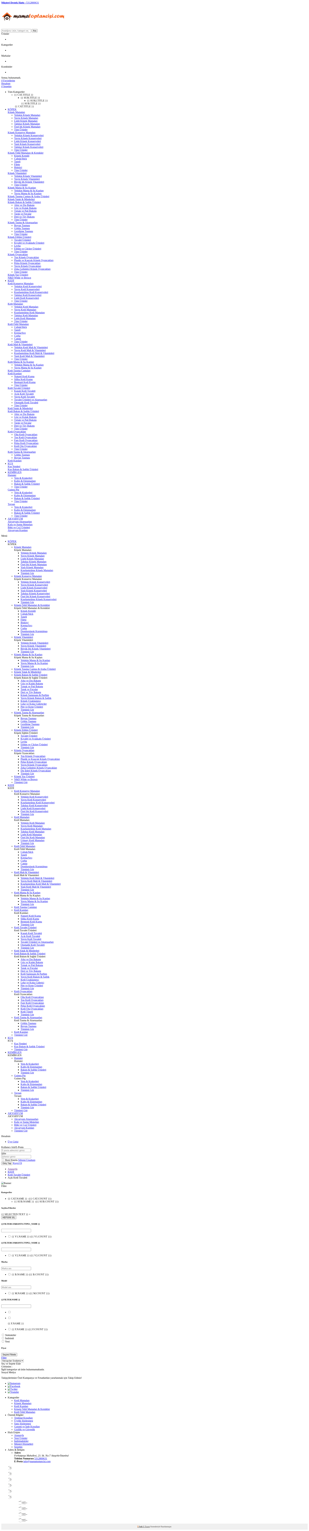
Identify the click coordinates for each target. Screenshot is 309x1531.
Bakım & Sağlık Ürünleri (27, 483)
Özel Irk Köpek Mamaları (27, 126)
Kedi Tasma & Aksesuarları (22, 452)
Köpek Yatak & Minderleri (21, 199)
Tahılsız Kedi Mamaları (26, 315)
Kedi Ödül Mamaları (18, 324)
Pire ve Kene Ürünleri (32, 706)
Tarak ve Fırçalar (22, 213)
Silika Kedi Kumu (23, 379)
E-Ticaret (146, 1527)
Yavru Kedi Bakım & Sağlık (35, 976)
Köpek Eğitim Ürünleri (19, 237)
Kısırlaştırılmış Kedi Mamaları (29, 312)
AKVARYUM (15, 518)
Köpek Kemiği (21, 155)
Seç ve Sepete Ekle (11, 1363)
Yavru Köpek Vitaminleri (27, 179)
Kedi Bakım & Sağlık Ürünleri (23, 411)
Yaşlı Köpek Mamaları (32, 567)
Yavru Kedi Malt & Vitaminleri (30, 350)
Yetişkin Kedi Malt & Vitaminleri (31, 347)
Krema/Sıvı (20, 332)
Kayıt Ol (17, 1163)
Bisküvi (18, 167)
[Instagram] (14, 1383)
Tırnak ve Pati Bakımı (25, 211)
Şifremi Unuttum (26, 1160)
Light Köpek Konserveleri (27, 141)
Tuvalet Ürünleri (22, 240)
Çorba (17, 335)
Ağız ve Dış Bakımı (24, 205)
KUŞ (10, 463)
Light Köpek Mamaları (25, 121)
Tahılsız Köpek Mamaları (27, 123)
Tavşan (11, 504)
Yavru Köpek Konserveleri (28, 138)
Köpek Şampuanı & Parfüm (35, 695)
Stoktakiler (10, 1335)
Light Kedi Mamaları (25, 318)
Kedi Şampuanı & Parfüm (34, 974)
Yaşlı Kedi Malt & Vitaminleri (29, 356)
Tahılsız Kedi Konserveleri (27, 295)
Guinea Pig (13, 489)
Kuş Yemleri (14, 466)
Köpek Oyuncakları (18, 254)
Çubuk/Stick (20, 158)
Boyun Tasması (22, 225)
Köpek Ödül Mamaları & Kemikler (25, 152)
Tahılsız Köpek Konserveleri (28, 147)
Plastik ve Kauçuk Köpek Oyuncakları (33, 260)
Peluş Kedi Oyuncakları (26, 443)
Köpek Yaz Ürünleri (18, 274)
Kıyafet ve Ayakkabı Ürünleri (29, 242)
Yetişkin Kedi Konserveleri (28, 286)
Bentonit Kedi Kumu (25, 382)
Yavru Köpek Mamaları (26, 118)
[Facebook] (14, 1386)
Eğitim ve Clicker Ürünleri (27, 248)
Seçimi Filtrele (9, 1354)
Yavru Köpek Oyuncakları (27, 266)
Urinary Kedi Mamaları (32, 840)
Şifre (3, 1153)
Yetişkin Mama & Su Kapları (29, 190)
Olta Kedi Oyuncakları (25, 434)
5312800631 (40, 1458)
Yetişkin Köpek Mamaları (27, 115)
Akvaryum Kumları (18, 530)
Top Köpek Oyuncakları (26, 257)
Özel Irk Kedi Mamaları (33, 837)
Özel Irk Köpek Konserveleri (35, 596)
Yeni (7, 1341)
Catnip (17, 338)
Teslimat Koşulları (23, 1417)
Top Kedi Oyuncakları (25, 437)
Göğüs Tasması (22, 228)
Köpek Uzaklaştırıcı (31, 701)
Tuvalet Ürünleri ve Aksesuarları (30, 399)
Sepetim (18, 1447)
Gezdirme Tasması (23, 231)
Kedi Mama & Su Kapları (21, 362)
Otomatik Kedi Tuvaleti (26, 402)
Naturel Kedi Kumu (24, 376)
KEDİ (11, 280)
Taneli (17, 161)
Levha (17, 245)
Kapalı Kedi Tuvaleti (24, 391)
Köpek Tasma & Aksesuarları (23, 222)
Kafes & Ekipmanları (25, 481)
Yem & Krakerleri (23, 478)
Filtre (4, 1357)
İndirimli (9, 1338)
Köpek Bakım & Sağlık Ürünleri (24, 202)
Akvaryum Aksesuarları (20, 521)
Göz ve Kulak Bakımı (25, 208)
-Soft (140, 1527)
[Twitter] (13, 1389)
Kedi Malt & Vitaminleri (20, 344)
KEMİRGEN (15, 472)
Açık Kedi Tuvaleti (24, 393)
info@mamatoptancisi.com (37, 1461)
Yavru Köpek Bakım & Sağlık (36, 698)
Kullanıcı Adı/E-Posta (12, 1147)
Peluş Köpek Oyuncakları (27, 263)
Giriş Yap (7, 1163)
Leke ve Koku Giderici (32, 982)
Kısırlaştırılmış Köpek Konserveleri (38, 599)
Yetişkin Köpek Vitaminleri (28, 176)
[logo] (33, 27)
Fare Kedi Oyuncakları (25, 440)
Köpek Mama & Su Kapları (22, 187)
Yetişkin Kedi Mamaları (26, 306)
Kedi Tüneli (27, 1011)
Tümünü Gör (27, 573)
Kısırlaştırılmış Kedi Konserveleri (31, 292)
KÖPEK (12, 109)
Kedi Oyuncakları (17, 431)
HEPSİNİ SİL (9, 1217)
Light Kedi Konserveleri (26, 298)
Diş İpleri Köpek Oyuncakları (36, 770)
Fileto (17, 164)
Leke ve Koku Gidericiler (34, 704)
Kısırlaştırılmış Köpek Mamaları (37, 570)
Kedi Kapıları (15, 460)
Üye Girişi (13, 1141)
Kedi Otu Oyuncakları (25, 446)
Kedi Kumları (15, 373)
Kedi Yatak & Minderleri (20, 408)
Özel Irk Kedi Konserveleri (34, 811)
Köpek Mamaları (16, 112)
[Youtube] (13, 1392)
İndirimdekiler (21, 1441)
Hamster (12, 475)
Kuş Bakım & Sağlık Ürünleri (23, 469)
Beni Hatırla (11, 1160)
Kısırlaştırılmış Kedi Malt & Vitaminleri (34, 353)
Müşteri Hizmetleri (23, 1444)
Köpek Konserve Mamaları (21, 132)
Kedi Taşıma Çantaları (19, 370)
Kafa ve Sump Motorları (20, 524)
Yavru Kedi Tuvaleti (24, 396)
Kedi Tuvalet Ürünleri (19, 388)
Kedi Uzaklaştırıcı (30, 979)
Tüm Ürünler (21, 129)
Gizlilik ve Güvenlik (24, 1429)
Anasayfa (12, 1169)
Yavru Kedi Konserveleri (27, 289)
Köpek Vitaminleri (17, 173)
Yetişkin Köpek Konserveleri (29, 135)
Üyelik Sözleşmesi (23, 1420)
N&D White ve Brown (19, 277)
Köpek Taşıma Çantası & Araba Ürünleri (28, 196)
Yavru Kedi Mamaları (25, 309)
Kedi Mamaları (15, 303)
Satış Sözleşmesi (22, 1423)
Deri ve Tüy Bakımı (24, 216)
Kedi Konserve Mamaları (20, 283)
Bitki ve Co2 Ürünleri (19, 527)
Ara (34, 31)
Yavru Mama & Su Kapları (28, 193)
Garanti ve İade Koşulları (27, 1426)
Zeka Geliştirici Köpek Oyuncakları (32, 269)
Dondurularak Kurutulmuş (34, 631)
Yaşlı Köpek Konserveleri (27, 144)
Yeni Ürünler (20, 1438)
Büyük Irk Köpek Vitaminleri (29, 182)
